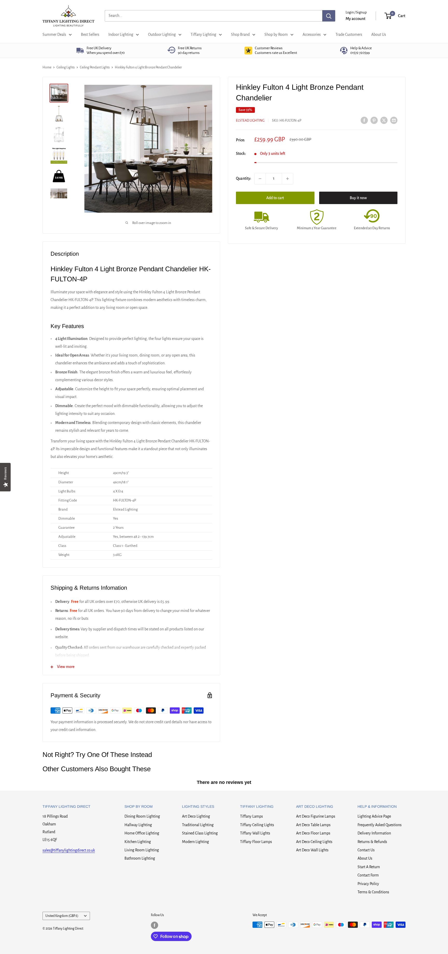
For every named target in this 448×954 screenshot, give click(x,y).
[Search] (328, 16)
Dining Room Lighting (142, 816)
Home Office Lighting (141, 833)
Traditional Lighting (198, 825)
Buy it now (358, 198)
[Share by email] (393, 120)
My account (356, 18)
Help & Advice (361, 50)
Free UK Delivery (106, 50)
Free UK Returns (190, 50)
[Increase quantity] (287, 178)
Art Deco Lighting (196, 816)
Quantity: (243, 178)
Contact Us (366, 850)
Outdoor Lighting (162, 34)
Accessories (312, 34)
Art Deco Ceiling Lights (314, 842)
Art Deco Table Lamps (313, 825)
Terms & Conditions (373, 892)
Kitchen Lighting (137, 842)
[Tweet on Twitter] (384, 120)
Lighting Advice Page (374, 816)
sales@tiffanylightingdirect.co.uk (69, 850)
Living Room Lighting (141, 850)
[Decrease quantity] (260, 178)
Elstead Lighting (250, 120)
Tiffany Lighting (203, 34)
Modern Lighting (195, 842)
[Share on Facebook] (364, 120)
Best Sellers (90, 34)
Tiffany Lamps (251, 816)
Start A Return (369, 867)
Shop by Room (276, 34)
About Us (378, 34)
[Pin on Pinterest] (374, 120)
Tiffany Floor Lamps (256, 842)
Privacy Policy (368, 884)
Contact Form (368, 875)
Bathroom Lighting (139, 858)
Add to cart (275, 198)
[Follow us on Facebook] (154, 925)
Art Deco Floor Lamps (313, 833)
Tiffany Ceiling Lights (257, 825)
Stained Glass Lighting (200, 833)
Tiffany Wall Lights (255, 833)
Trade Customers (348, 34)
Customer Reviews (276, 50)
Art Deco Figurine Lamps (315, 816)
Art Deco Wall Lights (312, 850)
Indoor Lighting (120, 34)
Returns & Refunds (372, 842)
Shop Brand (240, 34)
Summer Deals (54, 34)
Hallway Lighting (138, 825)
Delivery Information (374, 833)
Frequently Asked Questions (380, 825)
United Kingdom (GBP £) (61, 916)
